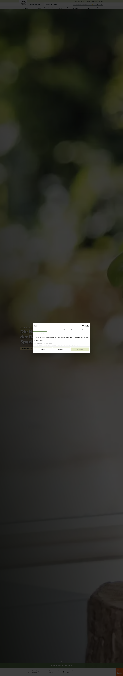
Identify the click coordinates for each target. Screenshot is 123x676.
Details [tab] (54, 329)
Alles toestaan (80, 349)
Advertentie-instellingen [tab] (68, 329)
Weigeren (43, 349)
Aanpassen (60, 349)
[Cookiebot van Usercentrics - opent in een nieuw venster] (83, 326)
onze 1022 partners (41, 335)
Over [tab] (83, 329)
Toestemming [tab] (40, 329)
